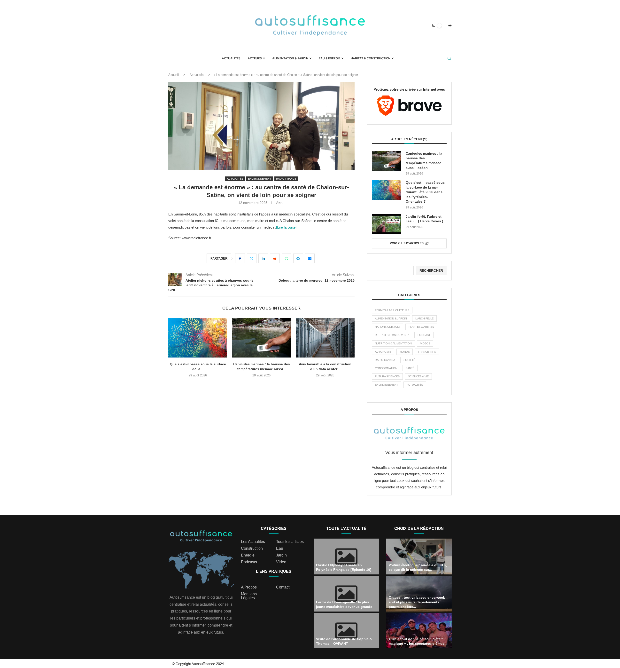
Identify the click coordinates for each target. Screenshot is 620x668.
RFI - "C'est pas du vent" (392, 335)
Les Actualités (253, 542)
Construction (252, 548)
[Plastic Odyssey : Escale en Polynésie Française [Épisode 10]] (346, 556)
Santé (410, 368)
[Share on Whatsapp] (286, 258)
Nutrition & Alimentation (393, 343)
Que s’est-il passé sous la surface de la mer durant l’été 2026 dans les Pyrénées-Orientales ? (425, 192)
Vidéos (425, 343)
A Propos (249, 587)
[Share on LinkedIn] (263, 258)
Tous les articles (290, 542)
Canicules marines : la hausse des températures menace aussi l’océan (424, 160)
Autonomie (383, 351)
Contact (282, 587)
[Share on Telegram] (298, 258)
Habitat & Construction (370, 58)
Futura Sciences (387, 376)
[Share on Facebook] (240, 258)
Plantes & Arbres (421, 326)
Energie (248, 555)
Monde (405, 351)
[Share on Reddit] (275, 258)
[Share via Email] (310, 258)
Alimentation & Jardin (290, 58)
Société (409, 359)
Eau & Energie (329, 58)
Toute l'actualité (346, 528)
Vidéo (281, 562)
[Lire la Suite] (286, 227)
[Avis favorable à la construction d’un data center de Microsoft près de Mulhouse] (325, 338)
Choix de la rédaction (419, 528)
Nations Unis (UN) (387, 326)
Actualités (231, 58)
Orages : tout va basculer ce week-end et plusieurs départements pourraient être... (417, 602)
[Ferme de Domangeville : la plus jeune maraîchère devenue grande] (346, 594)
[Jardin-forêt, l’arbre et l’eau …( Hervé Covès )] (386, 224)
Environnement (386, 384)
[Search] (449, 59)
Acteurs (255, 58)
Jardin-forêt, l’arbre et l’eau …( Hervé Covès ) (424, 219)
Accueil (173, 75)
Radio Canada (385, 359)
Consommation (386, 368)
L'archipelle (424, 318)
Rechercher (431, 270)
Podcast (424, 335)
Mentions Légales (249, 596)
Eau (279, 548)
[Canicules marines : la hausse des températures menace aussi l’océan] (261, 338)
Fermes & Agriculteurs (392, 310)
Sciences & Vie (418, 376)
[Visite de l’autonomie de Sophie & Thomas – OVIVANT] (346, 631)
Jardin (281, 555)
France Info (427, 351)
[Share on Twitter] (251, 258)
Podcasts (249, 562)
